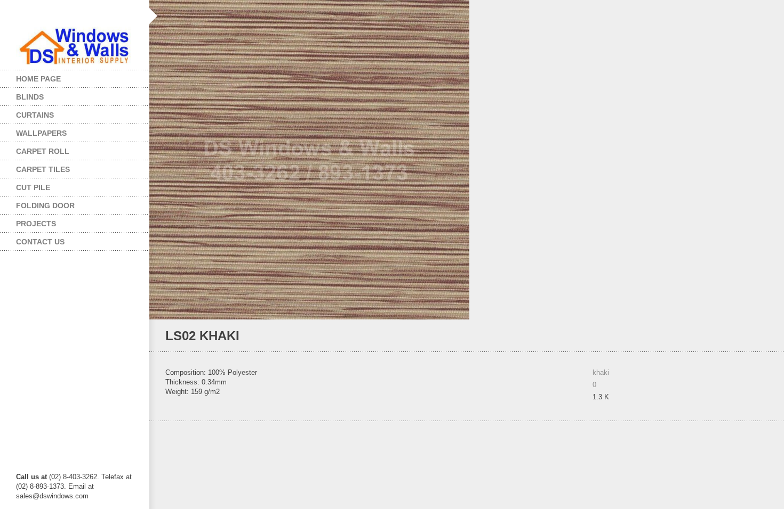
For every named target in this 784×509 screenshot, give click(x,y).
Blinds (22, 94)
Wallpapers (33, 130)
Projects (28, 221)
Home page (38, 79)
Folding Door (37, 203)
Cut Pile (25, 185)
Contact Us (40, 241)
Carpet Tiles (35, 167)
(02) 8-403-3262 (73, 477)
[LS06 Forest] (749, 336)
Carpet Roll (34, 148)
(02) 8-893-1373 (40, 486)
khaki (601, 372)
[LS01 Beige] (763, 336)
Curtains (27, 112)
